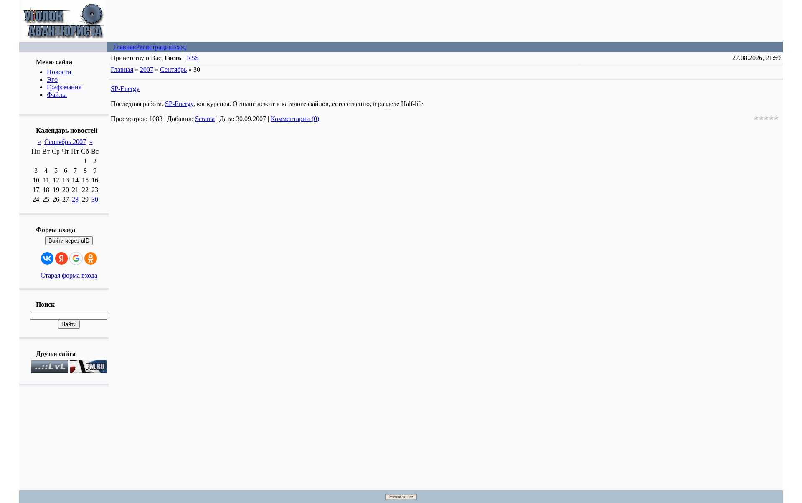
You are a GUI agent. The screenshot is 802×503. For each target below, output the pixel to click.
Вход (179, 47)
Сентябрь (173, 69)
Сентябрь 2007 (65, 141)
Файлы (57, 94)
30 (94, 199)
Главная (124, 47)
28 (75, 199)
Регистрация (154, 47)
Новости (59, 72)
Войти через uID (68, 241)
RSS (193, 57)
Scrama (205, 118)
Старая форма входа (69, 275)
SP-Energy (125, 88)
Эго (52, 79)
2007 (146, 69)
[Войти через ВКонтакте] (47, 258)
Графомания (64, 87)
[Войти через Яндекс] (61, 258)
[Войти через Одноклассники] (90, 258)
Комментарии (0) (295, 118)
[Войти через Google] (76, 258)
